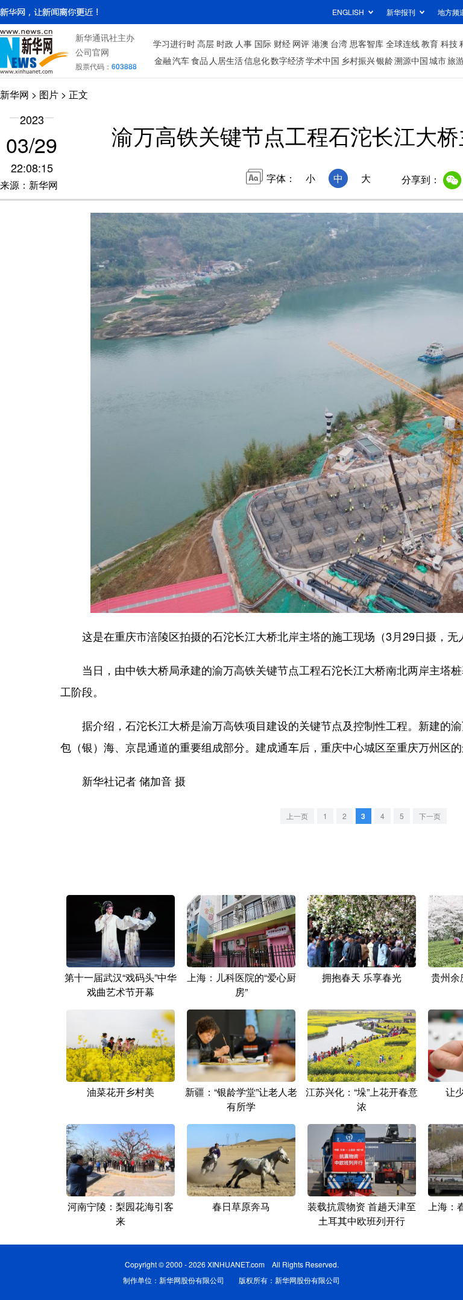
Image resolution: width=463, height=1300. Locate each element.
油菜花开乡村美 (120, 1092)
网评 (300, 43)
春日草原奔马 (241, 1206)
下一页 (430, 816)
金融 (162, 60)
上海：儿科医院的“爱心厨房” (241, 984)
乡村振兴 (358, 60)
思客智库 (366, 43)
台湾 (338, 43)
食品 (199, 60)
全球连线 (403, 43)
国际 (262, 43)
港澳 (320, 43)
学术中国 (322, 60)
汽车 (180, 60)
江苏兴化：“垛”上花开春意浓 (362, 1099)
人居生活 (226, 60)
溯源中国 (411, 60)
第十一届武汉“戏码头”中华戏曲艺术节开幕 (121, 984)
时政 (224, 43)
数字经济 (287, 60)
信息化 (256, 60)
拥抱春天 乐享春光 (362, 977)
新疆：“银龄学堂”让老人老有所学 (241, 1099)
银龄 (384, 60)
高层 (205, 43)
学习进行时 (174, 43)
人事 (243, 43)
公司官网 (92, 52)
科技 (449, 43)
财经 (282, 43)
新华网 (14, 94)
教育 (429, 43)
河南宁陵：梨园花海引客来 (121, 1213)
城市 (437, 60)
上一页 (297, 816)
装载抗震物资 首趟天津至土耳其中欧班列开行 (361, 1213)
